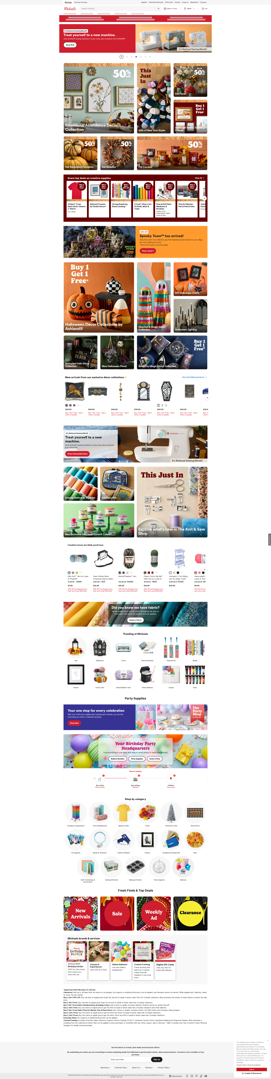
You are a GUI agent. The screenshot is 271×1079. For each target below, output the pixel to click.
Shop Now (74, 723)
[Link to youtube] (205, 1076)
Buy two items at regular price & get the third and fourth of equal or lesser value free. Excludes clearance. (112, 1013)
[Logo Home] (70, 8)
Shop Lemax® (148, 251)
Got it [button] (251, 1069)
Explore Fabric (135, 620)
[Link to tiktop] (201, 1076)
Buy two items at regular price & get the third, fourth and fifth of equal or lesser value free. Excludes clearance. (114, 1015)
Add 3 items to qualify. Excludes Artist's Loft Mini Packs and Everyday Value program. (122, 1010)
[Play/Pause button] (121, 57)
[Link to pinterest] (196, 1076)
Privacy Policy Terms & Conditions (249, 1065)
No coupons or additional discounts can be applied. (91, 1018)
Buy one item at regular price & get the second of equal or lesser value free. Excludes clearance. (108, 1002)
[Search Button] (158, 8)
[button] (252, 1073)
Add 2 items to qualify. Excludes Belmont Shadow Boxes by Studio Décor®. (117, 1005)
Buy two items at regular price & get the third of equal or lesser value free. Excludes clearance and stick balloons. (115, 1008)
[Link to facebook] (187, 1076)
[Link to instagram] (192, 1076)
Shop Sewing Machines (77, 454)
